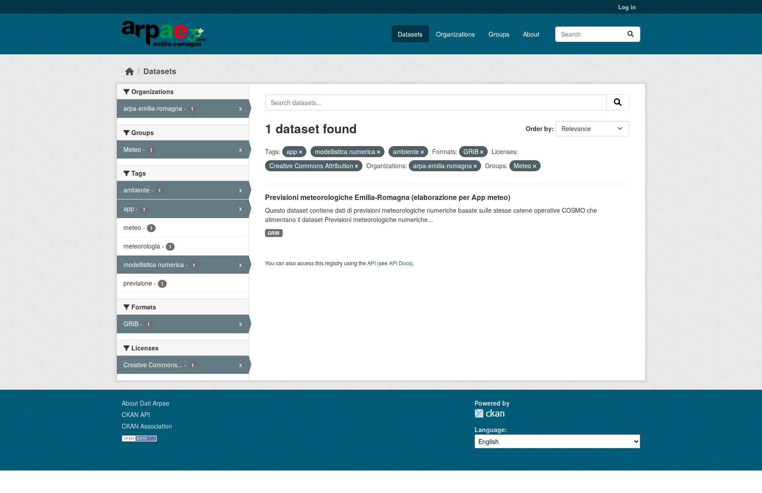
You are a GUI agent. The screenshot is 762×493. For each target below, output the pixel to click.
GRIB (274, 233)
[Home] (129, 70)
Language (489, 429)
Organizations (455, 34)
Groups (499, 34)
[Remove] (300, 151)
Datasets (410, 34)
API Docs (400, 263)
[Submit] (630, 34)
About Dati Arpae (145, 403)
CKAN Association (147, 425)
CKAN (489, 413)
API (371, 263)
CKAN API (136, 414)
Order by (539, 128)
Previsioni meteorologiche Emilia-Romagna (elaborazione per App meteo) (387, 197)
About (531, 34)
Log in (627, 7)
